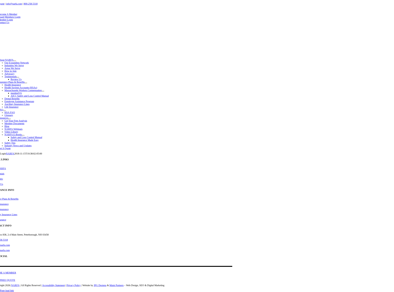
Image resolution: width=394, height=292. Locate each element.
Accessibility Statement (53, 285)
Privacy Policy (73, 285)
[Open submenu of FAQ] (4, 110)
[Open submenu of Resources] (9, 118)
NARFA (10, 153)
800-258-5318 (31, 3)
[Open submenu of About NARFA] (15, 60)
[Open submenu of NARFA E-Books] (23, 135)
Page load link (7, 290)
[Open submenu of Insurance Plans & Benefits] (26, 82)
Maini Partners (116, 285)
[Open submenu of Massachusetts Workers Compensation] (43, 91)
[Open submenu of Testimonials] (18, 77)
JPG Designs (100, 285)
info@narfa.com (14, 3)
